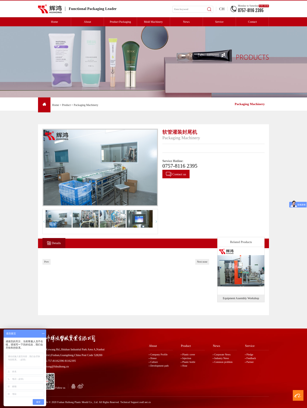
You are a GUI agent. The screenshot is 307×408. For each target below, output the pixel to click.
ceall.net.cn (145, 402)
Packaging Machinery (86, 104)
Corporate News (222, 354)
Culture (154, 362)
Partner (250, 362)
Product (66, 104)
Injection (186, 358)
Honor (153, 358)
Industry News (221, 358)
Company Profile (159, 354)
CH (222, 9)
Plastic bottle (188, 362)
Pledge (249, 354)
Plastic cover (188, 354)
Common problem (223, 362)
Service (250, 346)
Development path (159, 365)
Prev (46, 261)
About (153, 346)
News (216, 346)
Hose (184, 365)
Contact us (178, 174)
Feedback (251, 358)
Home (55, 104)
